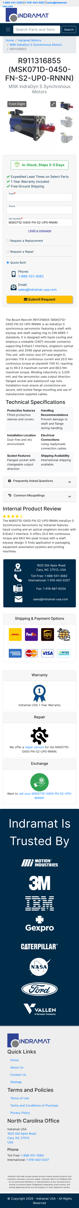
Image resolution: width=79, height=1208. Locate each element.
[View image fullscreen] (53, 104)
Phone (12, 206)
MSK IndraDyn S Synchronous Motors (36, 44)
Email (11, 193)
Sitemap (16, 1082)
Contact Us (18, 1074)
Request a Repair (22, 251)
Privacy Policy (20, 1113)
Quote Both (18, 262)
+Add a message (39, 230)
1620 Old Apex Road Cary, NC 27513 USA (21, 1138)
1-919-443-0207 (35, 2)
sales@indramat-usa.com (37, 289)
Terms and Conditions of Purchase (34, 1105)
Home (10, 40)
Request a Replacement (26, 240)
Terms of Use (19, 1098)
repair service (34, 747)
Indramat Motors (29, 40)
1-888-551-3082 (13, 2)
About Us (16, 1067)
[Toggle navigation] (8, 29)
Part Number (15, 219)
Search (69, 29)
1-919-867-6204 (54, 588)
